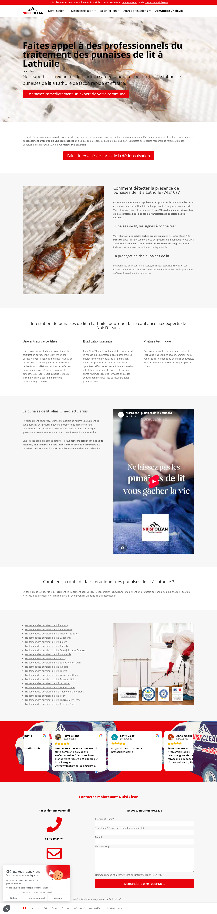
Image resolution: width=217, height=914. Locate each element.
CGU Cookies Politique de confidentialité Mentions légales (74, 908)
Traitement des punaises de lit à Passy (45, 658)
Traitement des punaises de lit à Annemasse (48, 629)
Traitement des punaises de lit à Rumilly (46, 646)
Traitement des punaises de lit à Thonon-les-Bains (52, 633)
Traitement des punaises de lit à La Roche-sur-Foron (53, 662)
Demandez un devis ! (169, 11)
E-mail (98, 837)
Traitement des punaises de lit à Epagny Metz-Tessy (52, 699)
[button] (191, 751)
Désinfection (108, 11)
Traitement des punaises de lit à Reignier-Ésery (50, 704)
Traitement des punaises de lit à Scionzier (47, 683)
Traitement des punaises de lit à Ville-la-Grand (50, 687)
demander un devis (84, 595)
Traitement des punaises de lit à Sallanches (48, 637)
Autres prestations (135, 11)
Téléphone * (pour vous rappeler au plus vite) (119, 828)
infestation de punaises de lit (167, 213)
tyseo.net (122, 908)
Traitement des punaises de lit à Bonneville (48, 654)
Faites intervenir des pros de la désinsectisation (108, 155)
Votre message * (104, 846)
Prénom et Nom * (104, 818)
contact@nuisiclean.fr (156, 2)
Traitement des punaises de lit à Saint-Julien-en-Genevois (55, 650)
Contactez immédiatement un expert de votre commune (76, 93)
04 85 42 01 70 (129, 2)
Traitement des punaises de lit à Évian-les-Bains (50, 679)
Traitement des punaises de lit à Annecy (46, 625)
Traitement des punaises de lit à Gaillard (46, 666)
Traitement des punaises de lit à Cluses (46, 641)
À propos (36, 908)
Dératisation (56, 11)
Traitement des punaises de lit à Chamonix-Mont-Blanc (54, 691)
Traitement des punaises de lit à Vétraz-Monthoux (51, 675)
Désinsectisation (82, 11)
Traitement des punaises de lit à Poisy (45, 695)
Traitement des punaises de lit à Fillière (46, 670)
